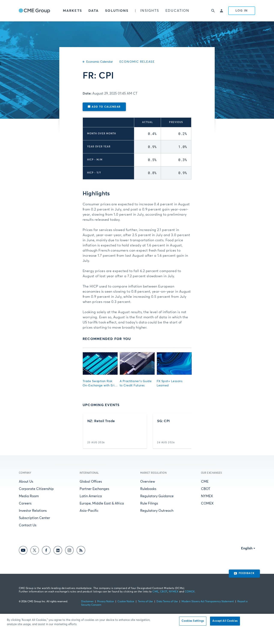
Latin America (91, 496)
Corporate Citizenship (36, 489)
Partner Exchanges (94, 489)
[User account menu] (221, 10)
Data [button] (93, 10)
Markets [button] (72, 10)
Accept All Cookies (224, 621)
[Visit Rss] (81, 551)
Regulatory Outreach (156, 510)
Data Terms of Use (167, 601)
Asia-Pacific (89, 510)
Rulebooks (148, 489)
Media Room (29, 496)
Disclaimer (87, 601)
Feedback (247, 573)
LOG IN (241, 10)
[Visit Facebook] (46, 551)
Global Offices (91, 481)
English (247, 548)
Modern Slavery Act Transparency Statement (208, 601)
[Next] (184, 431)
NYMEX (207, 496)
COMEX (207, 503)
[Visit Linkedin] (58, 551)
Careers (25, 503)
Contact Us (27, 525)
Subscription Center (34, 518)
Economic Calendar (99, 61)
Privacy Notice (105, 601)
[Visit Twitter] (34, 551)
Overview (147, 481)
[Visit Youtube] (23, 551)
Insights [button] (149, 10)
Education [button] (177, 10)
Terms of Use (145, 601)
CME (204, 481)
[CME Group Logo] (34, 10)
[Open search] (213, 10)
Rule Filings (149, 503)
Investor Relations (33, 510)
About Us (26, 481)
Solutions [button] (116, 10)
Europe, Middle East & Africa (102, 503)
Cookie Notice (126, 601)
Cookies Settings (193, 621)
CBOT (205, 489)
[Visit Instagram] (69, 551)
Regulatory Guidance (157, 496)
